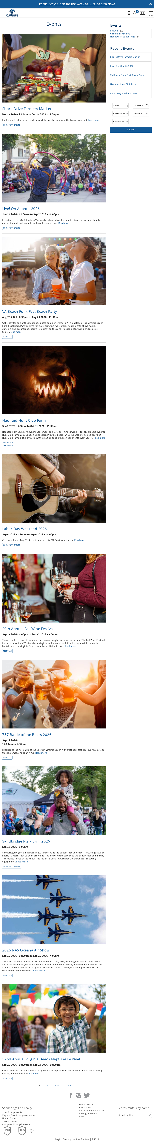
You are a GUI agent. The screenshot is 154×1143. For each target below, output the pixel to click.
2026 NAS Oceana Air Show (26, 950)
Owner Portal (86, 1104)
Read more (93, 120)
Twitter (87, 1095)
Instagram (79, 1095)
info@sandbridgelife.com (16, 1124)
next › (57, 1085)
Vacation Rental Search (91, 1110)
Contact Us (85, 1107)
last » (69, 1085)
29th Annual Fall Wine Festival (28, 628)
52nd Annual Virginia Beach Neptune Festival (41, 1059)
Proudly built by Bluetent (76, 1139)
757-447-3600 (9, 1121)
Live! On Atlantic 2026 (21, 208)
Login (58, 1139)
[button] (77, 4)
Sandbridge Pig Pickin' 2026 (26, 841)
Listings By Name (88, 1113)
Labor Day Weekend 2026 (24, 528)
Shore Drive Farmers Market (26, 108)
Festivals (7, 337)
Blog (81, 1116)
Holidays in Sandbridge (8, 444)
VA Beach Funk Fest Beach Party (29, 311)
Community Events (11, 125)
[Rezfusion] (31, 1131)
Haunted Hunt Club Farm (24, 420)
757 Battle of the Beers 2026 (26, 734)
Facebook (71, 1095)
